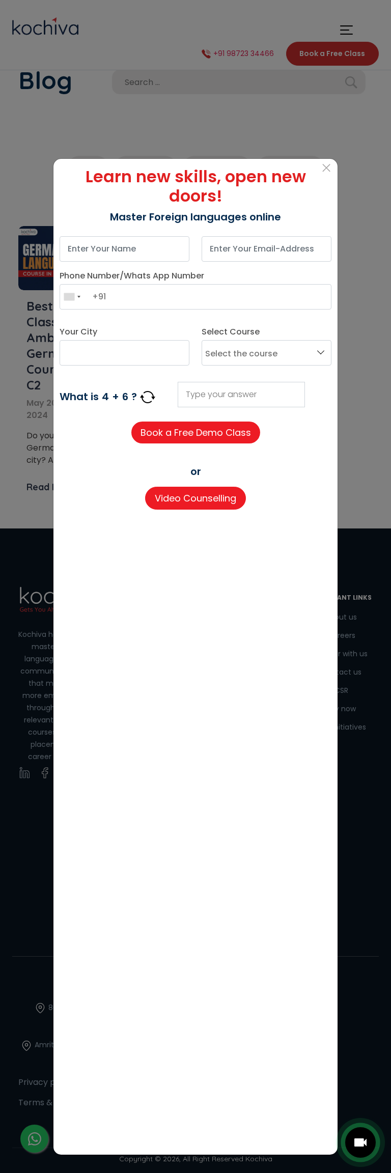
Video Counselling (195, 498)
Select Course (231, 332)
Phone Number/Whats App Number (132, 276)
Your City (78, 332)
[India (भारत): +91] (71, 297)
